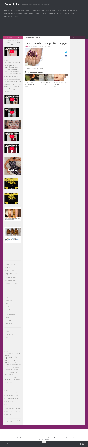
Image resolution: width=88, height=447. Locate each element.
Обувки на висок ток (11, 277)
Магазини (16, 16)
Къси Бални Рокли (19, 10)
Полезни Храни (9, 414)
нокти (5, 83)
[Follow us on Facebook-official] (18, 37)
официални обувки (18, 84)
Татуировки (9, 306)
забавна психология (8, 369)
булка (14, 71)
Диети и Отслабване (16, 13)
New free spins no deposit (11, 392)
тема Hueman (19, 443)
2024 (13, 62)
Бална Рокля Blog (9, 401)
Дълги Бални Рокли (8, 10)
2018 (8, 62)
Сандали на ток (10, 270)
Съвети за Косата (46, 10)
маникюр (11, 81)
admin (27, 46)
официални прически (8, 86)
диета (14, 73)
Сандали (8, 267)
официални (12, 84)
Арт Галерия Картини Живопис (13, 398)
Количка (13, 437)
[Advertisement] (44, 26)
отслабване (7, 84)
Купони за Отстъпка (22, 437)
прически (11, 88)
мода (15, 81)
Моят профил (38, 437)
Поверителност (8, 16)
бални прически (11, 69)
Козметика (59, 13)
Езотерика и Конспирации (12, 404)
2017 (5, 62)
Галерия (60, 10)
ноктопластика (10, 83)
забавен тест (15, 76)
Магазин (27, 10)
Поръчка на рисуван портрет (13, 417)
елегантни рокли (7, 76)
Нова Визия (44, 13)
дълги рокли (18, 74)
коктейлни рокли (11, 79)
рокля (17, 89)
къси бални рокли (17, 79)
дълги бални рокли (11, 74)
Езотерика (66, 13)
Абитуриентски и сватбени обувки (12, 274)
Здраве (72, 13)
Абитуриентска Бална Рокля (12, 395)
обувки (15, 83)
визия (8, 73)
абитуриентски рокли (10, 66)
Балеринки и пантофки (11, 283)
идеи (13, 78)
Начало (7, 437)
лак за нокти (6, 81)
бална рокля (12, 67)
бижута (11, 71)
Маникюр (37, 13)
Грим (77, 10)
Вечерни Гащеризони (11, 264)
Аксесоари (7, 13)
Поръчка (41, 439)
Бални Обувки (71, 10)
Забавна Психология (28, 13)
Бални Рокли (12, 4)
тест (11, 91)
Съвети (54, 10)
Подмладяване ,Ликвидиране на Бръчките (72, 437)
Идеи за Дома (51, 13)
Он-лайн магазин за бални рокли (13, 411)
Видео (64, 10)
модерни (19, 81)
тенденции (7, 91)
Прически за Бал (36, 10)
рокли (14, 89)
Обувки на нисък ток (11, 280)
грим (11, 73)
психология (9, 89)
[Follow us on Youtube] (20, 37)
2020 (10, 62)
